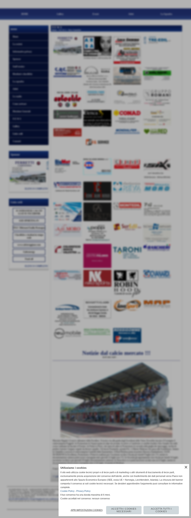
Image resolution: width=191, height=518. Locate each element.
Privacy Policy (83, 491)
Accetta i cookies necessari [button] (123, 510)
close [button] (186, 467)
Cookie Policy (67, 491)
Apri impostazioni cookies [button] (87, 510)
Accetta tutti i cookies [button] (161, 510)
